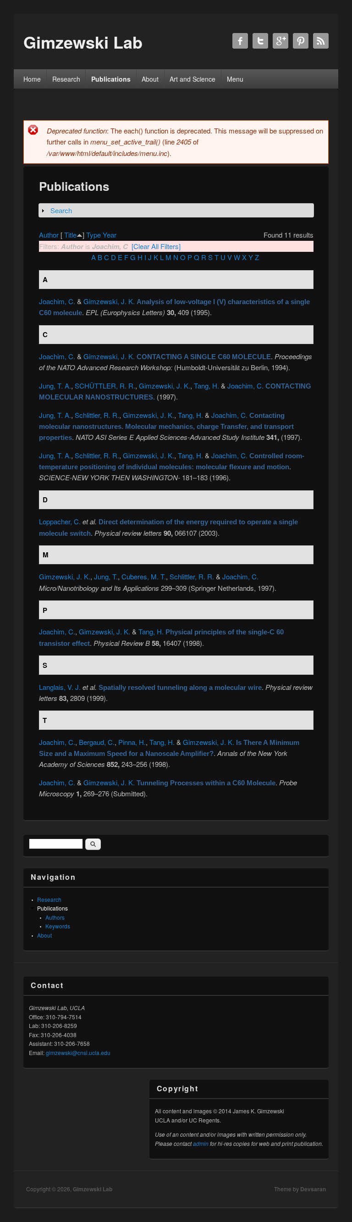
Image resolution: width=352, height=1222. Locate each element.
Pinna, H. (132, 742)
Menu (235, 78)
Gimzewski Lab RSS (321, 41)
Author (49, 234)
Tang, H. (206, 385)
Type (93, 234)
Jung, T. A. (55, 385)
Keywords (57, 926)
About (150, 78)
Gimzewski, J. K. (109, 301)
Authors (55, 917)
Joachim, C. (57, 301)
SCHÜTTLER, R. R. (105, 385)
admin (201, 1143)
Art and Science (192, 78)
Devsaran (313, 1189)
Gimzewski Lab (92, 1189)
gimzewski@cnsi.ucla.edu (78, 1052)
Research (66, 78)
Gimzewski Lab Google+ (280, 41)
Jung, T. (106, 576)
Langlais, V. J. (60, 687)
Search (61, 210)
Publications (111, 78)
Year (109, 234)
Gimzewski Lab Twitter (260, 41)
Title (70, 234)
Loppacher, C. (60, 521)
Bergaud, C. (97, 742)
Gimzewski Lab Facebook (240, 41)
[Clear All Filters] (156, 246)
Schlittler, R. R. (97, 415)
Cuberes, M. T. (143, 576)
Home (32, 78)
